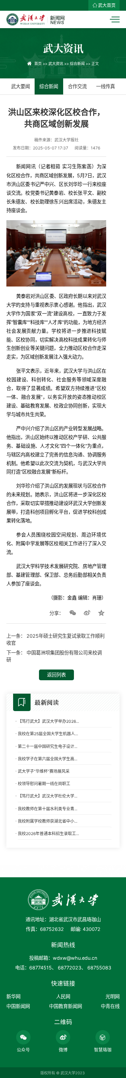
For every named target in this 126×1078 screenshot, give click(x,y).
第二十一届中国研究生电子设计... (47, 746)
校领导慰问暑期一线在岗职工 (44, 783)
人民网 (63, 996)
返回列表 (56, 675)
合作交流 (77, 86)
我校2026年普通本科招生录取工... (48, 833)
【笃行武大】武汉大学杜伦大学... (47, 796)
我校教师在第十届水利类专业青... (47, 808)
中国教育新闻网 (65, 1006)
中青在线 (110, 1006)
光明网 (113, 996)
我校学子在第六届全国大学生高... (47, 758)
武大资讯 (55, 63)
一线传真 (105, 86)
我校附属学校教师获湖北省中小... (47, 821)
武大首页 (107, 5)
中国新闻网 (18, 1006)
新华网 (13, 996)
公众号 (23, 1049)
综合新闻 (77, 63)
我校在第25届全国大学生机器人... (48, 733)
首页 (38, 63)
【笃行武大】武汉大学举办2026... (48, 721)
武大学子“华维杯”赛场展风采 (44, 771)
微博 (63, 1049)
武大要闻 (20, 86)
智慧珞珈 (103, 1049)
